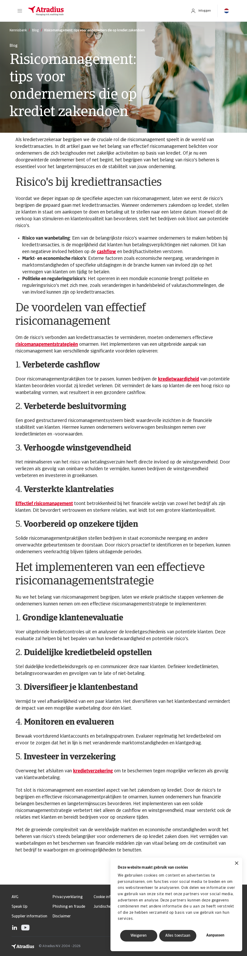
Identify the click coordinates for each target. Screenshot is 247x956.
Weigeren (138, 936)
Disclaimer (62, 916)
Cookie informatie (109, 897)
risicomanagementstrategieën (46, 344)
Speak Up (19, 907)
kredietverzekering (93, 771)
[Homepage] (104, 11)
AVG (15, 897)
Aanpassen (215, 935)
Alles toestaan (177, 936)
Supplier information (29, 916)
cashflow (106, 251)
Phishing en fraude (69, 907)
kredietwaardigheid (178, 379)
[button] (20, 11)
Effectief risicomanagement (44, 503)
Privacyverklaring (68, 897)
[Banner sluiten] (236, 863)
